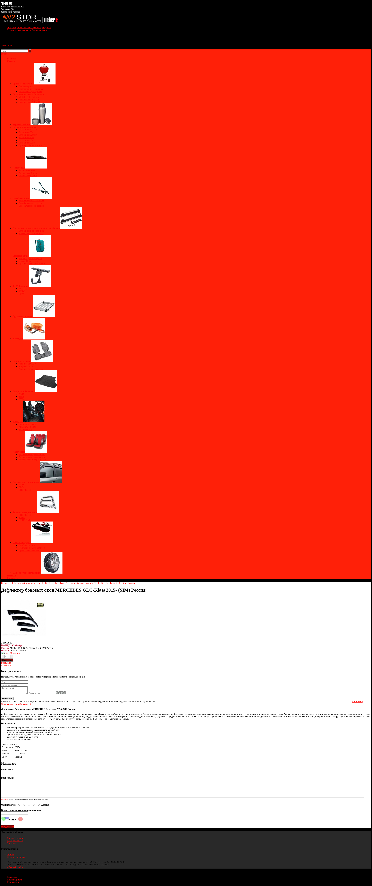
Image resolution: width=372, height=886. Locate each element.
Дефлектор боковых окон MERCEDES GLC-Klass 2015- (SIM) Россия (100, 583)
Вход (3, 6)
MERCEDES (45, 583)
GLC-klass (58, 583)
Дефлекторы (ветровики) (23, 583)
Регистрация (17, 6)
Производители (15, 879)
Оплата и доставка (16, 857)
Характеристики (10, 704)
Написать (15, 653)
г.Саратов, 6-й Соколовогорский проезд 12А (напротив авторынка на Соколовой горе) (29, 28)
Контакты (12, 578)
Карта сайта (13, 882)
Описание (357, 701)
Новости (11, 575)
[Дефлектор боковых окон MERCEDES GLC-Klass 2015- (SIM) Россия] (23, 640)
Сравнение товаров (10, 12)
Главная (5, 583)
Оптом (10, 854)
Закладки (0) (7, 9)
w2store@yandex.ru (16, 867)
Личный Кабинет (15, 838)
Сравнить (6, 665)
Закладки (11, 843)
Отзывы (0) (25, 704)
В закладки (6, 663)
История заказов (15, 840)
